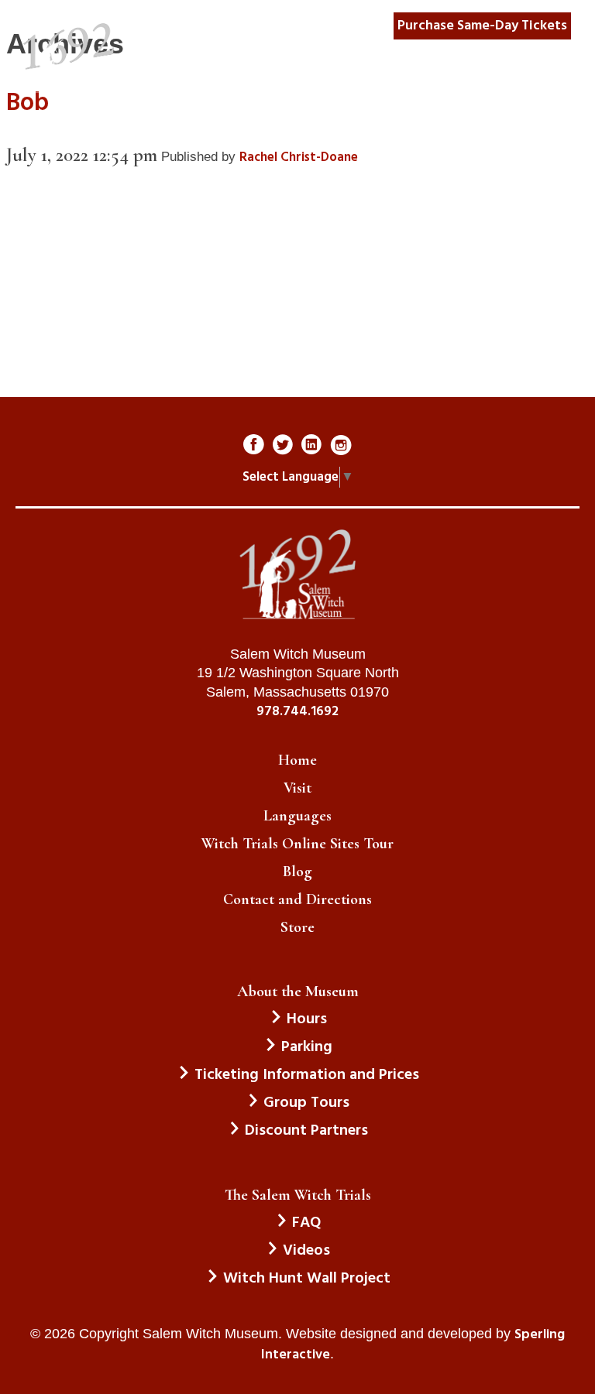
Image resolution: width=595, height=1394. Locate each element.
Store (297, 927)
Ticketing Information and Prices (306, 1075)
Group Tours (306, 1103)
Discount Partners (306, 1130)
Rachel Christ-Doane (298, 157)
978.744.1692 (297, 712)
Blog (297, 871)
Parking (306, 1047)
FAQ (306, 1223)
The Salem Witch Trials (298, 1195)
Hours (307, 1019)
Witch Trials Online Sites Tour (297, 843)
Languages (297, 816)
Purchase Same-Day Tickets (482, 26)
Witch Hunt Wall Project (306, 1278)
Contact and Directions (297, 899)
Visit (297, 788)
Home (297, 760)
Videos (306, 1250)
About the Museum (298, 991)
